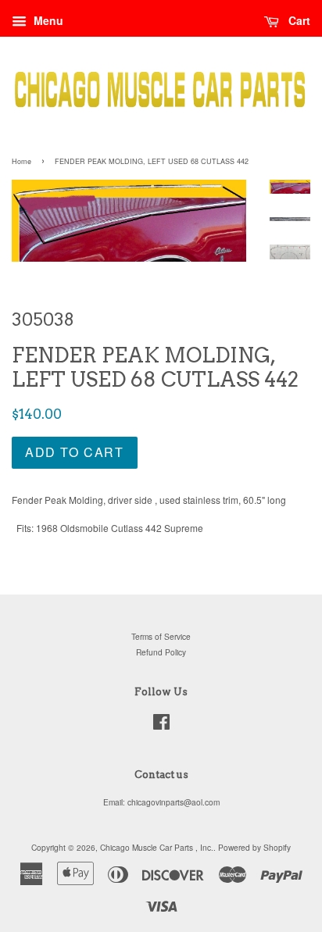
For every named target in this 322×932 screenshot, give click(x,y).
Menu (46, 20)
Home (21, 161)
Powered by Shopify (254, 847)
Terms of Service (161, 636)
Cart (297, 20)
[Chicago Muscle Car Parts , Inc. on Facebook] (161, 725)
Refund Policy (161, 652)
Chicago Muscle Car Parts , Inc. (156, 847)
